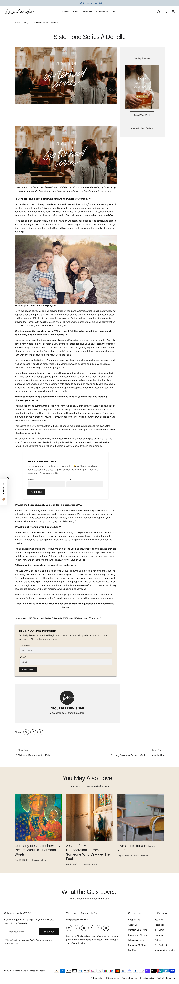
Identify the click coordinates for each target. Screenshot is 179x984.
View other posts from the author (67, 712)
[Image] (142, 87)
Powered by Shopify (36, 970)
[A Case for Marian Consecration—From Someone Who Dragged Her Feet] (89, 817)
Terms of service (129, 978)
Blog (26, 22)
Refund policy (97, 978)
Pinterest (159, 935)
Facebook (159, 924)
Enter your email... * (17, 931)
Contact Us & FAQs (137, 929)
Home (17, 22)
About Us (132, 924)
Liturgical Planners (87, 3)
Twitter (158, 940)
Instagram (160, 929)
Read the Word (142, 115)
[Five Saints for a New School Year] (140, 817)
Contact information (166, 978)
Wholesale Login (136, 940)
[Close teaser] (8, 478)
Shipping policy (147, 978)
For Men (132, 950)
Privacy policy (112, 978)
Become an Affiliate (137, 935)
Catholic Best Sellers (142, 128)
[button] (3, 492)
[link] (26, 732)
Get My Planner (142, 58)
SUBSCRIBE (36, 492)
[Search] (158, 12)
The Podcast (161, 945)
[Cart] (173, 12)
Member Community (165, 950)
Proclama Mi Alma (137, 945)
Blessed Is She (19, 970)
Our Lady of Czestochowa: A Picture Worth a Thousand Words (37, 850)
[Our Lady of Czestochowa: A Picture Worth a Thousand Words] (38, 817)
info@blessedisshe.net (77, 919)
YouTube (159, 919)
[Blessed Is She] (19, 12)
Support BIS (134, 919)
